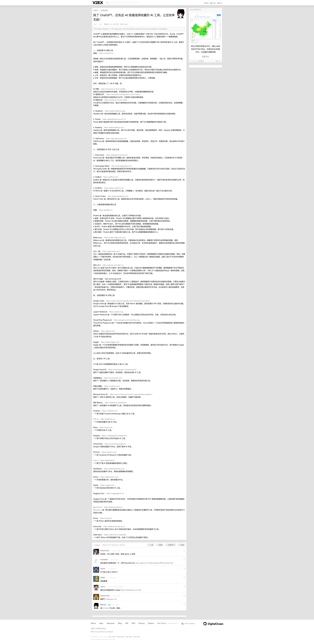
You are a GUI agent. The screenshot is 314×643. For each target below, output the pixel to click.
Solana (151, 623)
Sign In (219, 3)
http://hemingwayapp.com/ (121, 166)
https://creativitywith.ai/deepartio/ (114, 435)
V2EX (95, 10)
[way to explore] (98, 3)
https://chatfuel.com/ (110, 410)
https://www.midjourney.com (115, 237)
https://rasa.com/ (105, 427)
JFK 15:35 (136, 637)
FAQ (133, 623)
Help (101, 623)
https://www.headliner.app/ (115, 111)
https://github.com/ (108, 331)
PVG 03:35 (120, 637)
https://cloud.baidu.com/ (113, 378)
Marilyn (106, 24)
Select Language (189, 623)
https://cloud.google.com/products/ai (122, 369)
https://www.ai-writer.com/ (114, 188)
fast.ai (95, 460)
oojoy (102, 568)
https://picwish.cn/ (106, 210)
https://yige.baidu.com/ (111, 251)
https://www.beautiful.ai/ (113, 507)
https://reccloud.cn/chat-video (115, 100)
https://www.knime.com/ (109, 477)
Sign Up (213, 3)
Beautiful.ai (97, 507)
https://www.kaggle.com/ (110, 342)
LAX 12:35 (128, 637)
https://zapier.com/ (107, 485)
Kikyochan (104, 550)
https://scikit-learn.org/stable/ (115, 534)
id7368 (201, 61)
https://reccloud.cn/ (106, 53)
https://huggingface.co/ (115, 493)
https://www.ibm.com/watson (116, 402)
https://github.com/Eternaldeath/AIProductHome (153, 563)
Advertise (111, 623)
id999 (102, 577)
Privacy (142, 623)
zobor (102, 586)
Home (206, 3)
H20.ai (95, 419)
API (126, 623)
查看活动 (205, 56)
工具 (151, 545)
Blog (120, 623)
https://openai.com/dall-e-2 (113, 265)
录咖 (182, 545)
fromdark (104, 559)
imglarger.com (111, 599)
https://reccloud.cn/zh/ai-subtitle (113, 89)
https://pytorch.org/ (109, 452)
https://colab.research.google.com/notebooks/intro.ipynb (128, 301)
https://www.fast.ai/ (107, 460)
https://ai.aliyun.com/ (112, 386)
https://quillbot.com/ (110, 177)
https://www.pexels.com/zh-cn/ (114, 119)
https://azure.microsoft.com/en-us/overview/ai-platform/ (131, 394)
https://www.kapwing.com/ (114, 127)
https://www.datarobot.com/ (114, 468)
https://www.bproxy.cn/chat (131, 590)
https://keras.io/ (106, 518)
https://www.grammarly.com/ (117, 155)
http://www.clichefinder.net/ (118, 196)
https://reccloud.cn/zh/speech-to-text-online (123, 94)
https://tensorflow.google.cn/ (115, 444)
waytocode (105, 595)
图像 (160, 545)
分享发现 (104, 10)
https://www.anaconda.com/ (114, 526)
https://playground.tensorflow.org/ (127, 320)
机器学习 (171, 545)
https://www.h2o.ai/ (107, 419)
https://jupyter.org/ (116, 311)
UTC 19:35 (112, 637)
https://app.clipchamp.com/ (116, 138)
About (93, 623)
